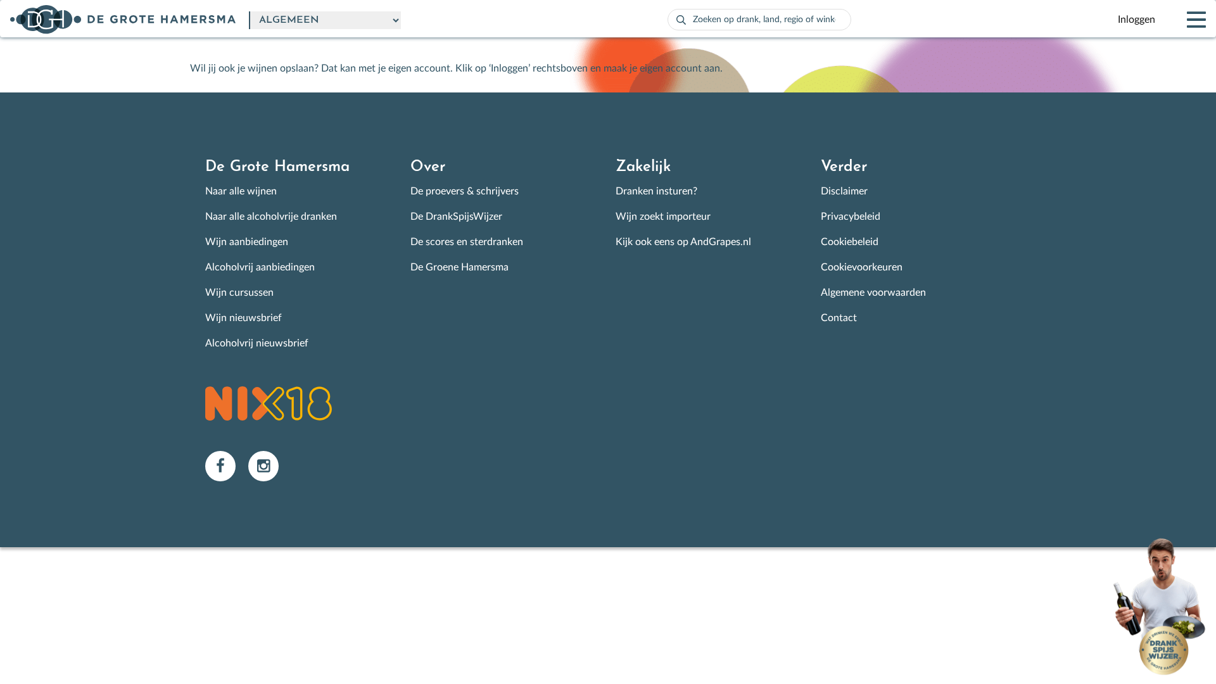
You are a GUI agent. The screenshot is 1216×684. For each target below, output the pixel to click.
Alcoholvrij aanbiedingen (260, 267)
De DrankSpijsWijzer (456, 217)
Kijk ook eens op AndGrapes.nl (683, 242)
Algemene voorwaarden (873, 293)
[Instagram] (268, 465)
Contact (839, 318)
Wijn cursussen (239, 293)
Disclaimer (844, 191)
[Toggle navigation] (1185, 20)
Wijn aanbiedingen (246, 242)
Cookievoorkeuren (861, 267)
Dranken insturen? (656, 191)
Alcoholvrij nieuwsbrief (256, 343)
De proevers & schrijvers (464, 191)
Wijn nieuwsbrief (243, 318)
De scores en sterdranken (466, 242)
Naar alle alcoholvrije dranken (271, 217)
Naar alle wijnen (241, 191)
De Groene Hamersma (459, 267)
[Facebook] (226, 465)
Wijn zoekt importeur (663, 217)
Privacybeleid (850, 217)
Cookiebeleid (849, 242)
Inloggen (1136, 20)
